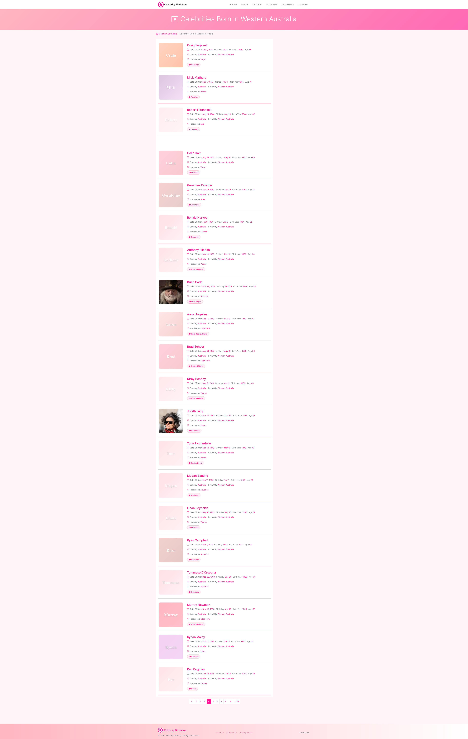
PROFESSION (288, 4)
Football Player (197, 269)
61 (254, 512)
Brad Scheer (195, 346)
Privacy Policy (246, 732)
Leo (202, 124)
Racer (193, 689)
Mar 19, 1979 (208, 448)
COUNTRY (272, 4)
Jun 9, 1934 (207, 222)
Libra (202, 651)
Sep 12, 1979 (208, 318)
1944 (244, 114)
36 (253, 254)
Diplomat (195, 237)
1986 (243, 383)
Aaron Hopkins (197, 314)
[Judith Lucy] (171, 421)
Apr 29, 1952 (208, 189)
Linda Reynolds (197, 508)
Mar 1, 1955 (207, 82)
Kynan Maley (196, 637)
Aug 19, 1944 (208, 114)
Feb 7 (225, 544)
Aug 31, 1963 (208, 157)
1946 (245, 286)
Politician (194, 172)
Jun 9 (225, 222)
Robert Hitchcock (199, 110)
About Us (219, 732)
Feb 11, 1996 (208, 480)
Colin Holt (194, 153)
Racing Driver (196, 463)
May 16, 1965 (208, 512)
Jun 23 (227, 673)
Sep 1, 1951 (207, 49)
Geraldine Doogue (199, 185)
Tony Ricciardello (199, 443)
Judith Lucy (195, 411)
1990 (244, 254)
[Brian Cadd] (171, 292)
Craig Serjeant (197, 45)
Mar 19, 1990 (208, 254)
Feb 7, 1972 (207, 544)
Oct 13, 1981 (208, 641)
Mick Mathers (196, 77)
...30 (237, 701)
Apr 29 (227, 189)
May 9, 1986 (208, 383)
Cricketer (195, 65)
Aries (202, 199)
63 (253, 157)
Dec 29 (228, 577)
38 (253, 673)
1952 (244, 189)
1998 (244, 351)
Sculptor (194, 129)
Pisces (203, 91)
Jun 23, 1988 (208, 673)
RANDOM (304, 4)
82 (253, 114)
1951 (241, 49)
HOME (234, 4)
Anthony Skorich (198, 250)
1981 (243, 641)
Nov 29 (228, 286)
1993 (244, 609)
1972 (241, 544)
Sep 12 (227, 318)
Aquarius (204, 490)
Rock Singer (196, 302)
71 (251, 82)
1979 (244, 318)
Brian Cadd (195, 282)
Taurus (203, 393)
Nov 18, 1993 (208, 609)
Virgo (202, 59)
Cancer (203, 231)
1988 (244, 673)
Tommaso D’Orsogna (201, 572)
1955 (241, 82)
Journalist (195, 205)
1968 (245, 415)
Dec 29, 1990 (208, 577)
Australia (202, 54)
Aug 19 (227, 114)
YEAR (245, 4)
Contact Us (232, 732)
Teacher (194, 97)
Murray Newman (198, 605)
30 (252, 480)
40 (252, 383)
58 (254, 415)
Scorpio (204, 296)
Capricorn (205, 328)
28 (253, 351)
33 (254, 609)
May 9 (226, 383)
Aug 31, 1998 (208, 351)
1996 (242, 480)
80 (254, 286)
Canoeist (194, 656)
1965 (244, 512)
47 (253, 318)
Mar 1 (225, 82)
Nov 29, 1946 (208, 286)
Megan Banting (197, 475)
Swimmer (195, 592)
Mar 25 (228, 415)
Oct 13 (227, 641)
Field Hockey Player (199, 334)
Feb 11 (226, 480)
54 (250, 544)
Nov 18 (227, 609)
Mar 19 (227, 254)
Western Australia (226, 54)
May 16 (227, 512)
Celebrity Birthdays (175, 4)
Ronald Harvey (197, 217)
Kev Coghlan (196, 669)
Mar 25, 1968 (208, 415)
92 (251, 222)
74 (253, 189)
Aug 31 (227, 157)
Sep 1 (225, 49)
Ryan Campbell (197, 540)
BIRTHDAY (258, 4)
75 (250, 49)
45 (252, 641)
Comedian (195, 431)
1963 (244, 157)
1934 (242, 222)
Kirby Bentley (196, 379)
